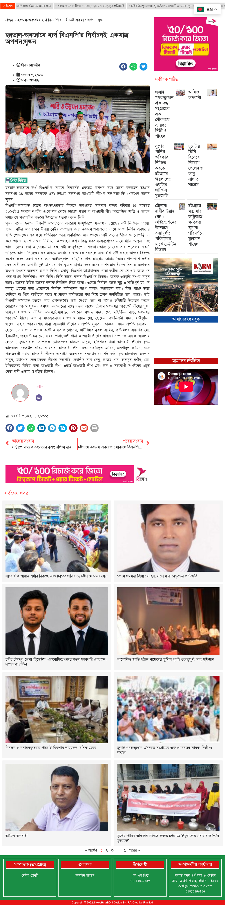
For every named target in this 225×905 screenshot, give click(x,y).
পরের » (134, 850)
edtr (39, 387)
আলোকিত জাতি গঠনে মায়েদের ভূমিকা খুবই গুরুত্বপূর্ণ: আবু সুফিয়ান (165, 659)
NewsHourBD (102, 902)
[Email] (39, 397)
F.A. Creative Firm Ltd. (140, 902)
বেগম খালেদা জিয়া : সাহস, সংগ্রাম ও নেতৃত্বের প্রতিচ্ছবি (62, 6)
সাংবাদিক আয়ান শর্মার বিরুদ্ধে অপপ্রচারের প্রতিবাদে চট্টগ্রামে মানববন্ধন (56, 576)
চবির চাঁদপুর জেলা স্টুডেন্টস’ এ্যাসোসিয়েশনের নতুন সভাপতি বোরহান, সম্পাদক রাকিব (153, 6)
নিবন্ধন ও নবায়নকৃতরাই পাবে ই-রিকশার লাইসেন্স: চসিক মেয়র (50, 747)
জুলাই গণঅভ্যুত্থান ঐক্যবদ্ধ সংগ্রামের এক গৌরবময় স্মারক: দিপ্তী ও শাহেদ (164, 750)
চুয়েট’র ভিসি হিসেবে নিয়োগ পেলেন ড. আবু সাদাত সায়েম (196, 165)
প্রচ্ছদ (9, 20)
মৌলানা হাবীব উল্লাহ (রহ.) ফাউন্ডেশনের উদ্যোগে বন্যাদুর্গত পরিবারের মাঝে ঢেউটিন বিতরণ (165, 227)
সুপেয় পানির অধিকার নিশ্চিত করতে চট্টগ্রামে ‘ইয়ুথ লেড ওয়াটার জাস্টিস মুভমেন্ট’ (163, 170)
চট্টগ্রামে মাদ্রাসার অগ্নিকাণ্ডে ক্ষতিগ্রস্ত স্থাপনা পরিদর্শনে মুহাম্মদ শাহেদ (196, 225)
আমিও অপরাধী (194, 94)
